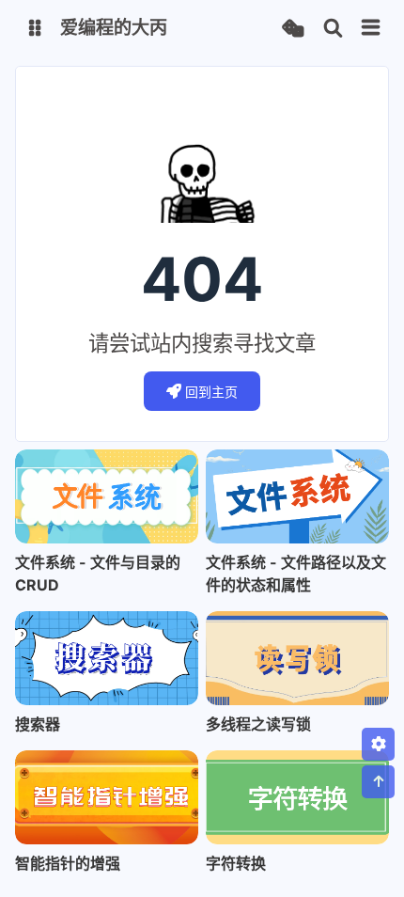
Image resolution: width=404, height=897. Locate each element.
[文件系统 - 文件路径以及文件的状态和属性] (297, 496)
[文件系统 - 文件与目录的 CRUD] (106, 496)
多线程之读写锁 (258, 724)
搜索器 (37, 724)
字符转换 (236, 863)
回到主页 (211, 392)
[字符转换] (297, 797)
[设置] (378, 744)
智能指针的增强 (67, 863)
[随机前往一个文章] (292, 28)
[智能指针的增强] (106, 797)
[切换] (371, 28)
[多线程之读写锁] (297, 658)
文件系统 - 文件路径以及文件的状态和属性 (296, 573)
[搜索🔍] (333, 28)
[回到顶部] (378, 781)
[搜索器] (106, 658)
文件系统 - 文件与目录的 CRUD (97, 573)
